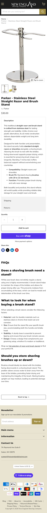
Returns (7, 208)
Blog (4, 501)
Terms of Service (25, 506)
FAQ (10, 501)
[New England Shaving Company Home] (23, 4)
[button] (5, 89)
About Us (17, 501)
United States (22, 466)
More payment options (23, 241)
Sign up (37, 421)
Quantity (4, 214)
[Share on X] (7, 250)
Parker (6, 108)
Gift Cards (38, 501)
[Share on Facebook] (3, 250)
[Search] (42, 11)
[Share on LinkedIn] (12, 250)
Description (9, 120)
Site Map (37, 506)
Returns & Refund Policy (28, 504)
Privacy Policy (12, 506)
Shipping (7, 200)
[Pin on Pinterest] (17, 250)
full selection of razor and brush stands (24, 346)
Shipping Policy (12, 504)
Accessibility (27, 501)
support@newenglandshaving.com (14, 457)
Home (3, 19)
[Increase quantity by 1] (22, 220)
